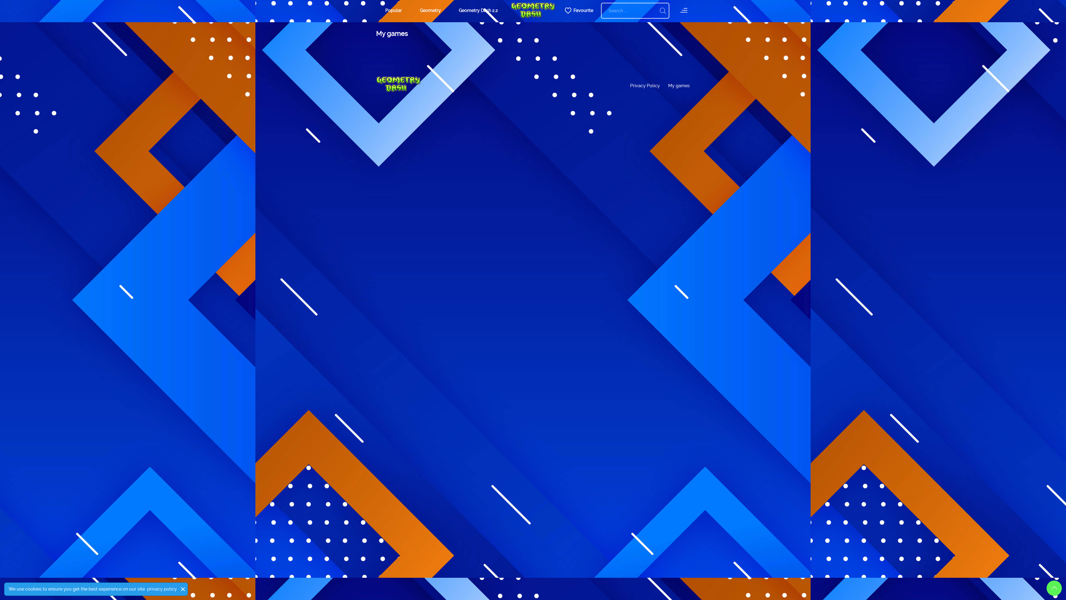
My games (679, 85)
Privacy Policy (645, 85)
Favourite (583, 10)
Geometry (430, 10)
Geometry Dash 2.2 (478, 10)
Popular (393, 10)
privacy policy (162, 589)
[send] (663, 10)
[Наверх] (1054, 588)
